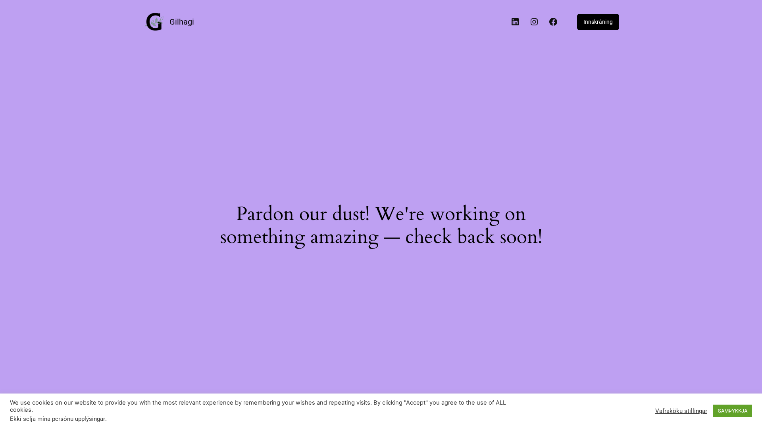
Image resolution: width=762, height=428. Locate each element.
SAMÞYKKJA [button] (732, 411)
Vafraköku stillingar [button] (681, 411)
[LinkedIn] (515, 22)
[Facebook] (553, 22)
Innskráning (598, 22)
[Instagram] (534, 22)
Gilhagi (181, 22)
